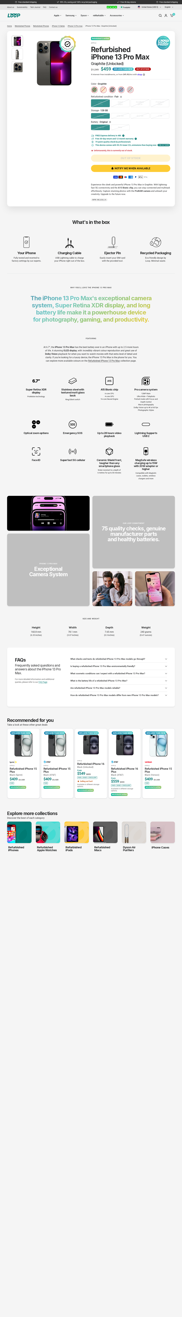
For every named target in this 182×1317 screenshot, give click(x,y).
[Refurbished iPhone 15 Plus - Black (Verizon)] (158, 744)
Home (9, 26)
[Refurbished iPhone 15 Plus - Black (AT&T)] (57, 744)
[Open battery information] (110, 122)
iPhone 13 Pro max (75, 26)
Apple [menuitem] (56, 15)
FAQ (44, 7)
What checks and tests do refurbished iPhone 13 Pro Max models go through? (107, 659)
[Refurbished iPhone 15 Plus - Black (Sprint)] (23, 744)
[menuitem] (11, 7)
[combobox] (149, 7)
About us (10, 7)
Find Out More (163, 145)
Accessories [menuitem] (116, 15)
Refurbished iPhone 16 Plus (124, 771)
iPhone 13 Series (58, 26)
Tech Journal (35, 7)
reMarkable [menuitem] (98, 15)
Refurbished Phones (22, 26)
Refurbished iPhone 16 (90, 765)
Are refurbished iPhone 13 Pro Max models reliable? (95, 688)
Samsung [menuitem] (70, 15)
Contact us (53, 7)
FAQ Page (43, 682)
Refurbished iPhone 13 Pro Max (104, 360)
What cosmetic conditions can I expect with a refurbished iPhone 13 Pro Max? (107, 673)
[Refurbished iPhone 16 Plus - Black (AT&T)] (124, 744)
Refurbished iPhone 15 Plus (23, 771)
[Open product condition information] (121, 97)
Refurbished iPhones (41, 26)
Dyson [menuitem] (84, 15)
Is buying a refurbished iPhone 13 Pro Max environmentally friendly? (102, 666)
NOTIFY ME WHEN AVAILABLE (132, 168)
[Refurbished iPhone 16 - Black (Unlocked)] (91, 744)
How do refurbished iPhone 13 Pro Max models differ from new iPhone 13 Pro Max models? (114, 695)
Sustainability (22, 7)
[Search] (160, 15)
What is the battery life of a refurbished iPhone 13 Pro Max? (98, 680)
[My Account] (166, 15)
